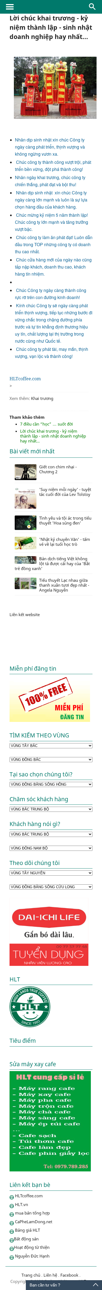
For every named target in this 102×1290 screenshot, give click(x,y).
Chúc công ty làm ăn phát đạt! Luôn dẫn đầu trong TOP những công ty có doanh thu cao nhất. (53, 244)
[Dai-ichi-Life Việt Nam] (49, 964)
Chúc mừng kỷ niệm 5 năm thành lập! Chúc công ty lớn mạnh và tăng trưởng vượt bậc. (51, 222)
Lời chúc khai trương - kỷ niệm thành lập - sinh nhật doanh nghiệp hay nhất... (53, 436)
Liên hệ (50, 1275)
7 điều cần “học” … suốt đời (46, 423)
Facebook (69, 1275)
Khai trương (42, 398)
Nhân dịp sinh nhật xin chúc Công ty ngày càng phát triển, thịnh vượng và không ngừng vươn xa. (50, 147)
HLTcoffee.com (51, 6)
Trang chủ (30, 1275)
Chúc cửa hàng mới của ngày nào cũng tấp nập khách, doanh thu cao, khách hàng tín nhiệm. (53, 267)
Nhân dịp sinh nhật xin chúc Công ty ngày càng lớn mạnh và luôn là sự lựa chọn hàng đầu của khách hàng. (51, 199)
